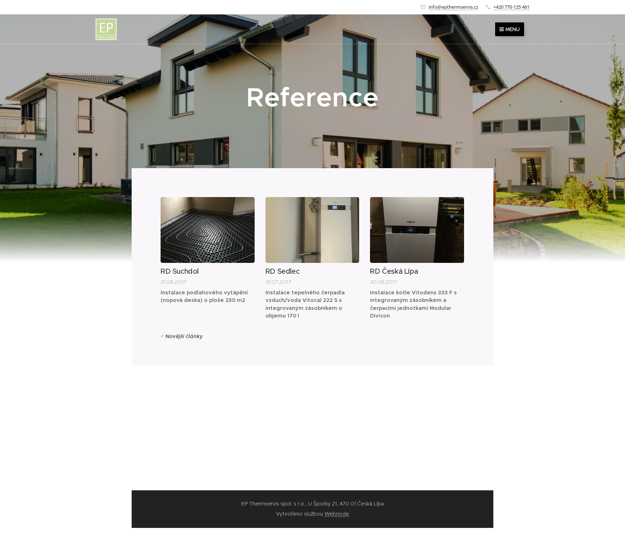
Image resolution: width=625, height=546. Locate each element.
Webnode (336, 514)
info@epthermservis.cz (453, 7)
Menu (513, 29)
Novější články (184, 336)
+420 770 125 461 (511, 7)
